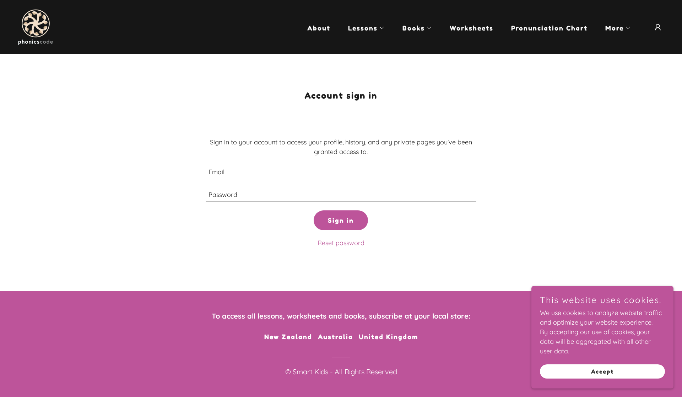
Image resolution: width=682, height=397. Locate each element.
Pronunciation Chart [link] (549, 28)
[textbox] (341, 172)
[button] (363, 28)
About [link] (318, 28)
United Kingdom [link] (388, 337)
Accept (602, 371)
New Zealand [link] (288, 337)
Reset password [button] (341, 243)
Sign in (341, 220)
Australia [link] (335, 337)
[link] (35, 26)
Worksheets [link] (471, 28)
